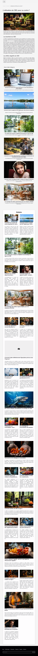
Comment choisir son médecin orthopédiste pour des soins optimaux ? (11, 477)
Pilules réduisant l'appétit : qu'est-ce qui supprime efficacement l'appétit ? (17, 559)
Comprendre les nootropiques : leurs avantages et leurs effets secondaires (11, 428)
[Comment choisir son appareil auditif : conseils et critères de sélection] (19, 169)
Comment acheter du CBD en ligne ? (13, 508)
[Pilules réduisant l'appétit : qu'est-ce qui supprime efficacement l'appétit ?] (19, 550)
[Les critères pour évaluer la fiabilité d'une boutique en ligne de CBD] (19, 123)
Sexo (3, 649)
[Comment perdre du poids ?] (26, 573)
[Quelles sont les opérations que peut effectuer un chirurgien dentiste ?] (26, 521)
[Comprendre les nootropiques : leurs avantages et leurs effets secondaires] (11, 421)
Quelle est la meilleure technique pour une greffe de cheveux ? (11, 629)
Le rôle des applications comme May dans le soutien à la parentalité (10, 327)
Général (24, 649)
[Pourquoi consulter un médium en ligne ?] (11, 573)
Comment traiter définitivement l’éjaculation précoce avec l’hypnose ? (19, 358)
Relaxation (12, 649)
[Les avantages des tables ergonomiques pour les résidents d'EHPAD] (19, 191)
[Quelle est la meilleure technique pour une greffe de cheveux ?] (11, 623)
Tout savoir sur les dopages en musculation (15, 458)
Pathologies (7, 649)
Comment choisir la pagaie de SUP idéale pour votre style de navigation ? (19, 111)
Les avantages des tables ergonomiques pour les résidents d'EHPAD (19, 201)
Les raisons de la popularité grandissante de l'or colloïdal (26, 378)
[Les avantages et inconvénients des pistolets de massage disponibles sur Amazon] (26, 421)
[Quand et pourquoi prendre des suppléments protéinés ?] (11, 521)
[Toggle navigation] (4, 2)
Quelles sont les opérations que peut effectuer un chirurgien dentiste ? (26, 527)
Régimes (17, 649)
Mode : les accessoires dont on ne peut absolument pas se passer (19, 609)
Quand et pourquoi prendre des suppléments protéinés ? (11, 527)
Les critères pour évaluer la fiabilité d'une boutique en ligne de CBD (19, 133)
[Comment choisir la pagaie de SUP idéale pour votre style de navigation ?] (19, 100)
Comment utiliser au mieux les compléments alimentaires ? (26, 477)
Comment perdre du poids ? (26, 578)
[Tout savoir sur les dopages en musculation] (19, 449)
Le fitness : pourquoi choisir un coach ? (26, 326)
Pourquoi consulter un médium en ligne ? (10, 578)
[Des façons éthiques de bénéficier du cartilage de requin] (19, 399)
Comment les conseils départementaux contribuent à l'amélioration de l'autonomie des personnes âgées (19, 156)
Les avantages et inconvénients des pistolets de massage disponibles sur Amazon (26, 428)
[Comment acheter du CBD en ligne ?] (19, 499)
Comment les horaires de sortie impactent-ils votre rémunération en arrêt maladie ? (19, 88)
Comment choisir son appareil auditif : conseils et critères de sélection (19, 179)
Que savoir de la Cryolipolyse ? (9, 377)
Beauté (21, 649)
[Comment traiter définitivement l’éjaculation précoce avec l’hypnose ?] (19, 348)
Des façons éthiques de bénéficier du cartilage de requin (18, 408)
